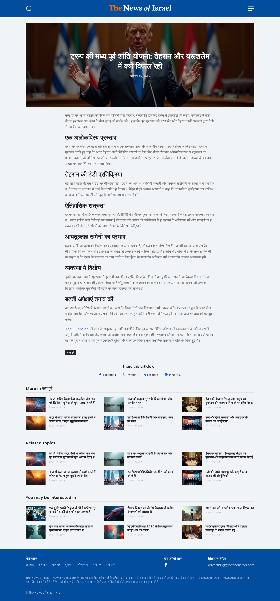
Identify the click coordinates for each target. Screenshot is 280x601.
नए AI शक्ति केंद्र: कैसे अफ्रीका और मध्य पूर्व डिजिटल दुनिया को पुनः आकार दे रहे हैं (72, 401)
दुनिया (68, 565)
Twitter (131, 375)
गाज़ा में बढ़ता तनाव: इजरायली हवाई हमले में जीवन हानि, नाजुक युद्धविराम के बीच (72, 419)
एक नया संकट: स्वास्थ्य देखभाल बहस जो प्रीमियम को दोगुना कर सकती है (71, 528)
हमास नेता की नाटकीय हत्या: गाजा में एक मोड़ (230, 508)
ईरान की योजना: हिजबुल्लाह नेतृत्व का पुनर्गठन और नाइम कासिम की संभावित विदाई (229, 401)
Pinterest (175, 375)
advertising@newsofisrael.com (231, 565)
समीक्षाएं (110, 565)
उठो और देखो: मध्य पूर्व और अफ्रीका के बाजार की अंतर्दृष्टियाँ (227, 419)
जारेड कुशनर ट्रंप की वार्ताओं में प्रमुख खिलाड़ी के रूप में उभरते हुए (226, 528)
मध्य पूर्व (70, 352)
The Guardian (77, 329)
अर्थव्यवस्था (82, 565)
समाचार (30, 565)
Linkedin (152, 375)
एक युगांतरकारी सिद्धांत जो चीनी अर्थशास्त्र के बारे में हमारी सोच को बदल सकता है (72, 510)
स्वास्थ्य (97, 565)
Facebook (109, 375)
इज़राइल (43, 565)
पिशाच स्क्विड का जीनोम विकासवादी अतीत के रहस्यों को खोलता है (150, 510)
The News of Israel (41, 592)
